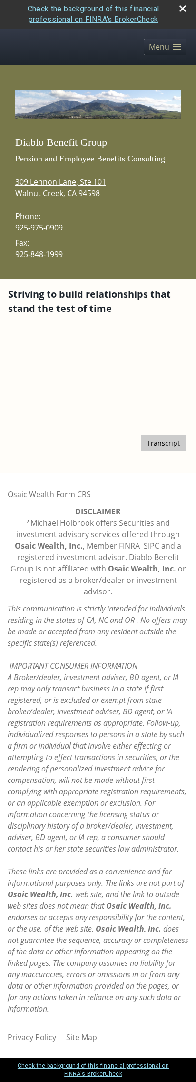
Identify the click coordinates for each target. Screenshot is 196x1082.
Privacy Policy (32, 1037)
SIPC (151, 546)
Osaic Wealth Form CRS (49, 494)
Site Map (81, 1037)
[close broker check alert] (182, 8)
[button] (165, 47)
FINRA (129, 546)
